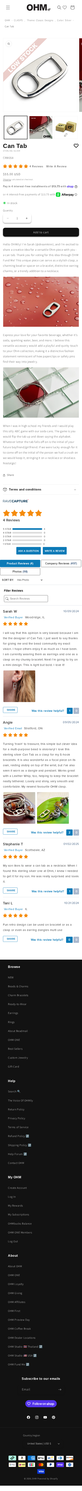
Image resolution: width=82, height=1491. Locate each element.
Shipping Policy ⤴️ (19, 1145)
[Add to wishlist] (76, 146)
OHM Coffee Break (19, 1328)
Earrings (13, 1013)
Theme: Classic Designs (40, 20)
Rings (11, 1022)
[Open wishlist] (64, 7)
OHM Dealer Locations (22, 1337)
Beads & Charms (18, 986)
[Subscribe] (60, 1389)
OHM (7, 20)
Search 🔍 (14, 1091)
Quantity (8, 210)
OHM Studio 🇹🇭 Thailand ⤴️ (25, 1346)
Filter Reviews (13, 590)
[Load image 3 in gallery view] (66, 127)
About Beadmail (18, 1031)
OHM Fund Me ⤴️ (18, 1364)
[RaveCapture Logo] (15, 501)
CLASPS (18, 20)
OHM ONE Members (20, 1232)
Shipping (7, 179)
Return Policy (16, 1109)
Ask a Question (28, 551)
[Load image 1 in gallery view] (15, 127)
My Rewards (15, 1205)
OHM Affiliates (16, 1302)
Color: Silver (64, 20)
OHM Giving (15, 1293)
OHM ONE (14, 1040)
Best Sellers (15, 1048)
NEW (11, 977)
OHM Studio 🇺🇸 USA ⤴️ (22, 1355)
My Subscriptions (18, 1214)
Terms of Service (18, 1127)
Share (10, 710)
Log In (12, 1196)
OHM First (14, 1311)
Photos (20, 571)
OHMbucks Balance (20, 1223)
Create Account (17, 1188)
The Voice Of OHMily (20, 1100)
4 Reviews (36, 166)
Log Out (13, 1241)
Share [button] (10, 475)
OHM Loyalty (16, 1284)
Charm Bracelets (18, 995)
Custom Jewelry (18, 1057)
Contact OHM (16, 1163)
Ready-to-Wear (17, 1004)
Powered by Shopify (47, 1478)
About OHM (15, 1266)
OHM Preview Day (19, 1320)
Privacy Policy (16, 1118)
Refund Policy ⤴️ (18, 1136)
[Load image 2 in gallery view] (41, 127)
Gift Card (13, 1066)
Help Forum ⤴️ (17, 1154)
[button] (8, 7)
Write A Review (56, 166)
